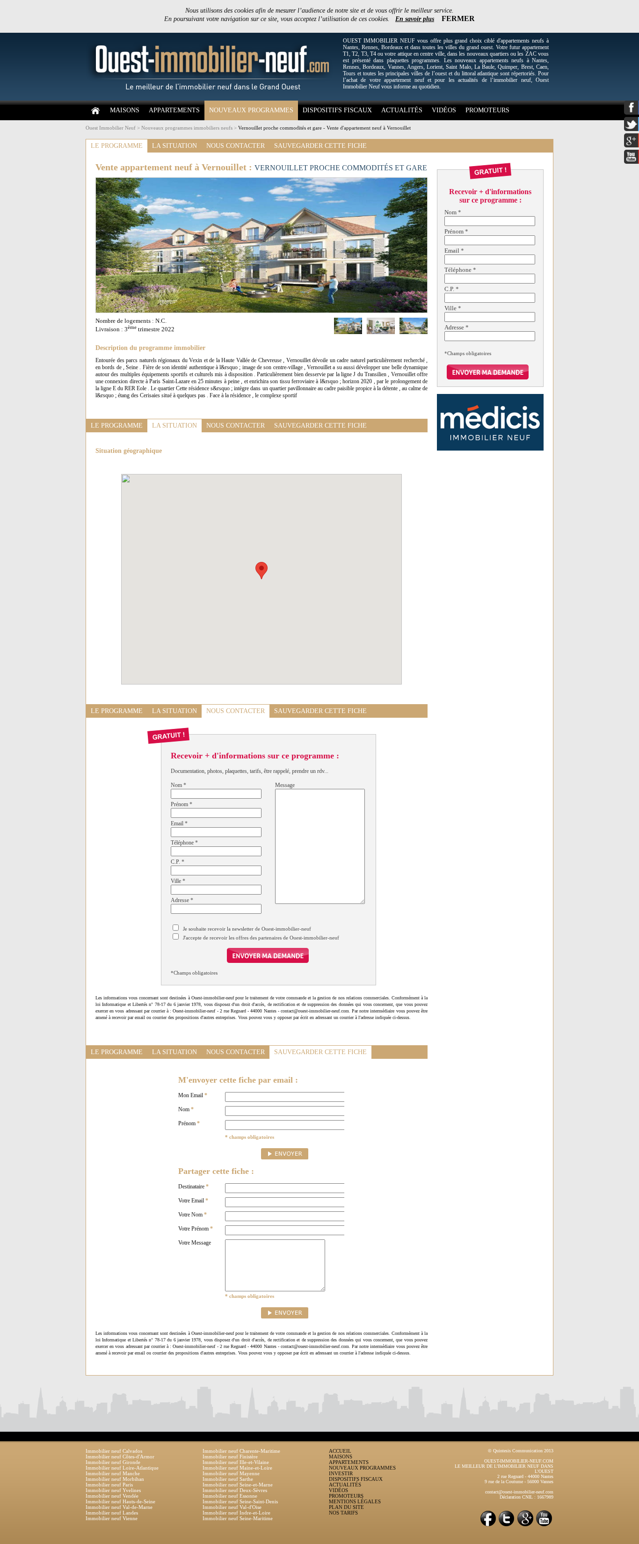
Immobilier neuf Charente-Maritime (241, 1451)
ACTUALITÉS (401, 110)
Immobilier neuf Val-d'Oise (232, 1507)
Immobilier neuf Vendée (112, 1496)
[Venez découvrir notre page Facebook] (488, 1525)
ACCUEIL (340, 1451)
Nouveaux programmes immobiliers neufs (186, 128)
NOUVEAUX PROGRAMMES (251, 110)
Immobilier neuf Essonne (230, 1496)
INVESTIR (341, 1473)
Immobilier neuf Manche (113, 1473)
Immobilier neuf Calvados (114, 1451)
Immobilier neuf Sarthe (228, 1479)
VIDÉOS (444, 110)
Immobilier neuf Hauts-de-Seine (120, 1501)
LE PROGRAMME (117, 145)
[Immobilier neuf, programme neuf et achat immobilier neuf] (212, 98)
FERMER (458, 18)
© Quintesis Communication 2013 (520, 1450)
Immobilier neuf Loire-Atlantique (122, 1468)
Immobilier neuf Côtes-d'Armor (120, 1456)
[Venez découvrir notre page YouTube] (544, 1525)
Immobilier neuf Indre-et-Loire (236, 1512)
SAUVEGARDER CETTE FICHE (320, 145)
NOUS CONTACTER (235, 145)
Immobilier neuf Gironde (113, 1462)
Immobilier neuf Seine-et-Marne (238, 1484)
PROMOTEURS (487, 110)
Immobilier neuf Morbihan (115, 1479)
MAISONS (124, 110)
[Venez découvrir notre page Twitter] (506, 1525)
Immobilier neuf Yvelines (113, 1490)
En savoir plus (414, 18)
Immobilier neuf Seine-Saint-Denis (240, 1501)
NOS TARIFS (343, 1512)
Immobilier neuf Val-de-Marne (119, 1507)
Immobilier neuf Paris (109, 1484)
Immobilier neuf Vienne (112, 1518)
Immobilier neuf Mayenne (231, 1473)
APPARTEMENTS (174, 110)
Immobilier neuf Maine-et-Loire (237, 1468)
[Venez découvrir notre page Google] (525, 1525)
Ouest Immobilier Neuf (111, 128)
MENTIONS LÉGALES (355, 1501)
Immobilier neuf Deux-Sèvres (235, 1490)
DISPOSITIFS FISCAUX (337, 110)
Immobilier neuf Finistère (230, 1456)
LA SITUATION (174, 145)
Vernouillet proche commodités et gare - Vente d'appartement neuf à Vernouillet (324, 128)
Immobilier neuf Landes (112, 1512)
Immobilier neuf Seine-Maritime (238, 1518)
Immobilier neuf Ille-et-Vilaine (236, 1462)
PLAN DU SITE (346, 1507)
